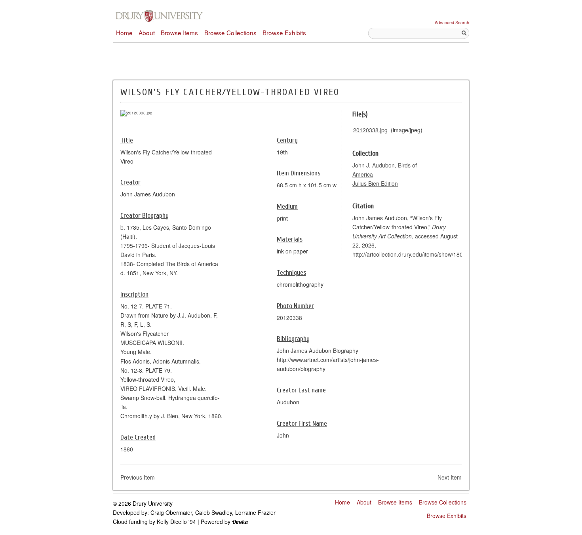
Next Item (449, 477)
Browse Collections (230, 32)
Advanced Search (452, 22)
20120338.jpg (370, 130)
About (147, 32)
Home (124, 32)
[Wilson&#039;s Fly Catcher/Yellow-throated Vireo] (136, 113)
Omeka (240, 521)
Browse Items (179, 32)
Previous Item (137, 477)
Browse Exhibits (284, 32)
